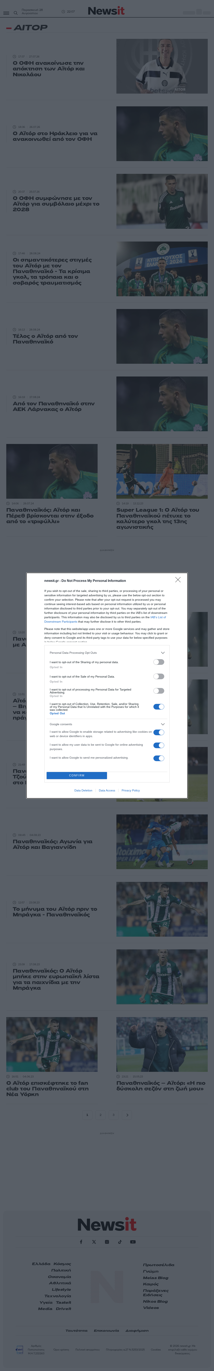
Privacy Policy (131, 790)
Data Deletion (83, 790)
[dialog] (107, 685)
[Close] (179, 581)
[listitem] (107, 653)
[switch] (158, 662)
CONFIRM (77, 775)
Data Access (107, 790)
